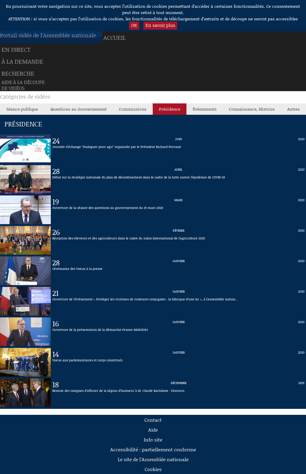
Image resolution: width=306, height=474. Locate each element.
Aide (153, 429)
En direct (15, 49)
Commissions (132, 109)
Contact (153, 419)
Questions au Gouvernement (79, 109)
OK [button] (134, 25)
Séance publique (22, 109)
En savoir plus (160, 25)
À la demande (22, 61)
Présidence (169, 109)
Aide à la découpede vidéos (23, 85)
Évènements (205, 109)
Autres (293, 109)
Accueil (114, 37)
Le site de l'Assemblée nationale (153, 459)
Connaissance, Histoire (252, 109)
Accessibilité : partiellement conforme (153, 449)
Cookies (153, 469)
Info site (153, 439)
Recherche (17, 73)
